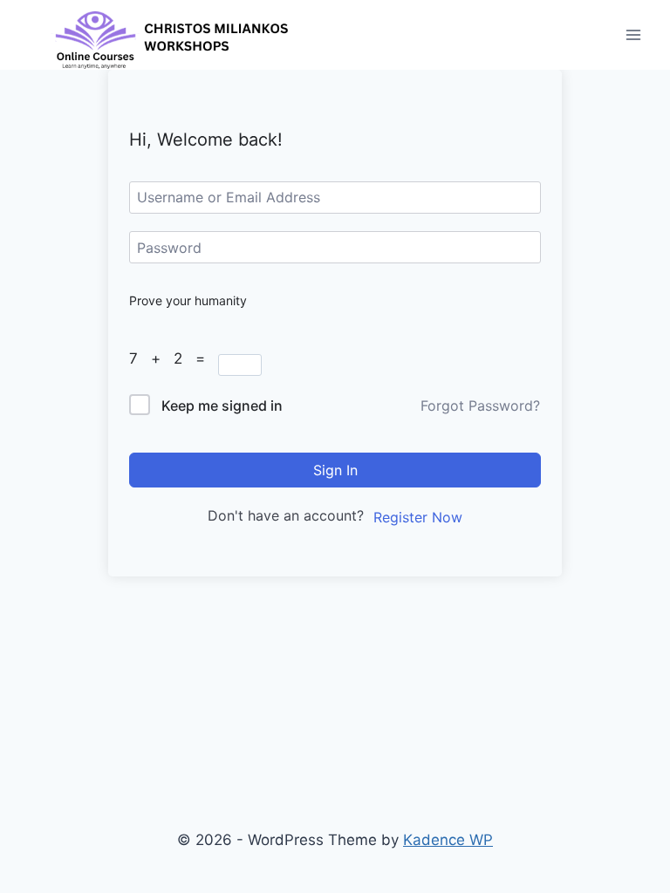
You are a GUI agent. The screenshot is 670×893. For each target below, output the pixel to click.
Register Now (417, 517)
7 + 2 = (173, 358)
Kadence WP (448, 840)
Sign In (335, 470)
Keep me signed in (222, 405)
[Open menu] (633, 34)
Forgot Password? (480, 405)
